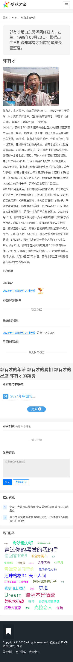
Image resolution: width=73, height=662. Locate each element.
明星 (14, 17)
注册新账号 (21, 482)
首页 (5, 17)
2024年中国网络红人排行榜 (19, 290)
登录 (7, 482)
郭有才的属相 (40, 369)
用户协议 (21, 651)
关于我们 (8, 651)
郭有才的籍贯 (23, 376)
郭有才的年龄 (13, 369)
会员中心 (34, 651)
